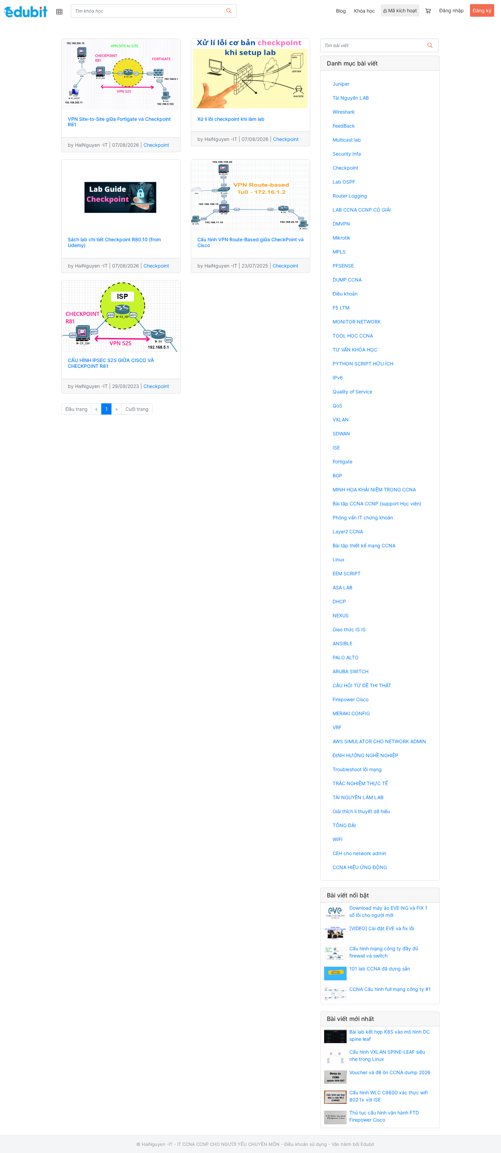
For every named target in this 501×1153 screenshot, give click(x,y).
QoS (337, 405)
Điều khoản (345, 294)
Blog (341, 11)
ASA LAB (342, 587)
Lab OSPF (344, 182)
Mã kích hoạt (402, 10)
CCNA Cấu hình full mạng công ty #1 (390, 989)
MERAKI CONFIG (351, 713)
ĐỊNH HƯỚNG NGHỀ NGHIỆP (365, 755)
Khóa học (364, 11)
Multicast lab (347, 140)
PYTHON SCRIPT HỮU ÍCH (363, 363)
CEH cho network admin (359, 853)
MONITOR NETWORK (357, 322)
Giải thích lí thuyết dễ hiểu (361, 811)
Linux (339, 559)
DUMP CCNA (347, 280)
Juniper (341, 84)
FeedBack (344, 126)
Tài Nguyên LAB (351, 98)
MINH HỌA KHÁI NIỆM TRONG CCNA (374, 489)
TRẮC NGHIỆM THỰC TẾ (360, 783)
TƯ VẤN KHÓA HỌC (355, 349)
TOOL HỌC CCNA (353, 335)
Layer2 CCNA (348, 531)
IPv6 (338, 377)
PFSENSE (343, 266)
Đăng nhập (451, 10)
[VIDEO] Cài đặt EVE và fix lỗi (381, 928)
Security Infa (347, 154)
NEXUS (341, 615)
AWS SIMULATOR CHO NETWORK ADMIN (379, 741)
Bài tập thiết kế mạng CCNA (364, 545)
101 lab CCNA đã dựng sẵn (379, 968)
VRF (337, 727)
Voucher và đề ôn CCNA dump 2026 (389, 1072)
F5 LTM (341, 308)
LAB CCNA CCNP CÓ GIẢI (362, 210)
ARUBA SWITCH (350, 671)
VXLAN (341, 419)
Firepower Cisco (350, 699)
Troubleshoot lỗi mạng (357, 769)
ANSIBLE (342, 643)
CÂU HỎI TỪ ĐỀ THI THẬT (362, 685)
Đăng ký (482, 10)
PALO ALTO (346, 657)
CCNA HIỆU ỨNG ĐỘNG (360, 867)
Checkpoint (156, 145)
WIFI (338, 839)
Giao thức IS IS (349, 629)
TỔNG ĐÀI (344, 825)
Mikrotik (341, 238)
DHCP (339, 601)
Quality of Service (352, 391)
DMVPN (341, 224)
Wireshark (344, 112)
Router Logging (350, 196)
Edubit (367, 1144)
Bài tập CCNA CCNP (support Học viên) (377, 503)
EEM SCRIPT (347, 573)
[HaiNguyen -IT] (25, 11)
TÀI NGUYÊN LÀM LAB (358, 797)
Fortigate (342, 461)
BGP (337, 475)
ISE (336, 447)
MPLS (339, 252)
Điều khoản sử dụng (305, 1144)
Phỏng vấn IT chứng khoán (363, 517)
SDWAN (341, 433)
